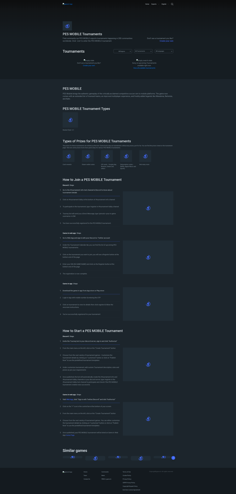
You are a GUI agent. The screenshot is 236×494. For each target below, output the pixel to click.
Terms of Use (127, 472)
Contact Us (87, 479)
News (103, 475)
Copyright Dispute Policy (130, 486)
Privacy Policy (127, 479)
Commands (105, 472)
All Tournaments (140, 51)
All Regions (122, 51)
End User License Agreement (131, 490)
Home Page (70, 435)
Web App (69, 399)
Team (85, 475)
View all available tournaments (144, 68)
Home (85, 472)
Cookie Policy (127, 475)
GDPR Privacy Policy (129, 482)
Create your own (166, 41)
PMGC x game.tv (106, 479)
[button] (173, 458)
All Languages (160, 51)
